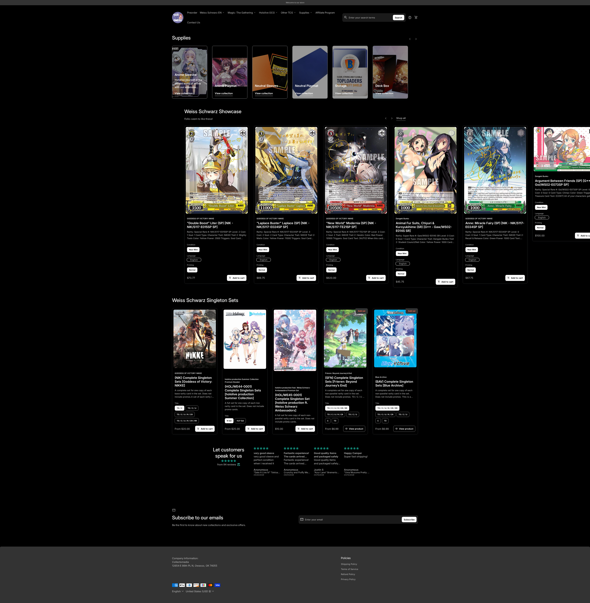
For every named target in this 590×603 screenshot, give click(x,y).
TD (335, 421)
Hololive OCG (268, 12)
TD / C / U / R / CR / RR (187, 421)
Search (398, 17)
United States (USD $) (200, 591)
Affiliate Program (325, 12)
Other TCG (288, 12)
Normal (192, 270)
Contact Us (193, 22)
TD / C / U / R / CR (185, 414)
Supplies (305, 12)
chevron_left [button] (410, 39)
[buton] (178, 591)
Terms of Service (349, 569)
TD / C (179, 408)
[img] (228, 461)
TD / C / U (192, 408)
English (178, 591)
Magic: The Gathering (242, 12)
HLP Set (240, 421)
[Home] (177, 17)
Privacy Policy (348, 579)
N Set (229, 421)
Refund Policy (348, 574)
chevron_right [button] (416, 39)
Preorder (192, 12)
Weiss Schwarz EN (212, 12)
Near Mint (193, 249)
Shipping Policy (349, 564)
